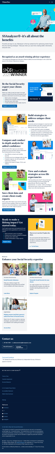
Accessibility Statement (7, 391)
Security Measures (6, 382)
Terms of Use (5, 376)
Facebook (6, 407)
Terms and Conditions (8, 357)
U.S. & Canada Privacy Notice (8, 388)
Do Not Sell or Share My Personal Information (12, 427)
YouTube (6, 413)
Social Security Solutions (11, 280)
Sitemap (4, 400)
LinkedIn (6, 416)
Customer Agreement (7, 379)
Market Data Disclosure (7, 394)
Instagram (6, 419)
